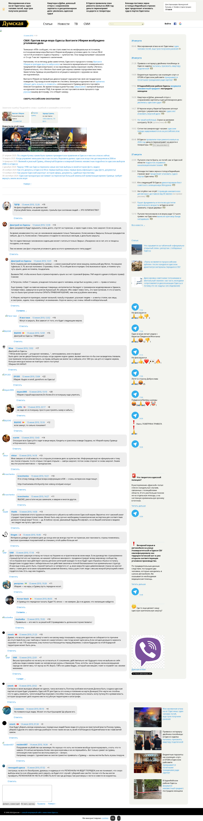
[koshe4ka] (7, 617)
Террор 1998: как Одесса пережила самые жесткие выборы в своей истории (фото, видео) (58, 167)
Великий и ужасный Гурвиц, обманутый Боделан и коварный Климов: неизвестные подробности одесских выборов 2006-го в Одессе (63, 162)
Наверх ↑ (27, 184)
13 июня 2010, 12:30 (41, 225)
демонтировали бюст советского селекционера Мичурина (159, 183)
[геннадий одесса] (3, 766)
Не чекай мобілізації (146, 120)
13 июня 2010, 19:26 (38, 583)
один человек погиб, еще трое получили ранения (158, 47)
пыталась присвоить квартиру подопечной (158, 67)
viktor (14, 455)
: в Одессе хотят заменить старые (155, 206)
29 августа (137, 40)
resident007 (22, 744)
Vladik (14, 511)
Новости (63, 23)
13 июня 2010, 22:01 (28, 657)
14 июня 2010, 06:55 (43, 598)
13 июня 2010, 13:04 (31, 376)
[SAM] (4, 552)
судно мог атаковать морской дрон (156, 112)
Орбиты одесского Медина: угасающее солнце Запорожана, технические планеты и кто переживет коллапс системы (16, 146)
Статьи (47, 23)
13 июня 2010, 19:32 (36, 619)
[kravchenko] (8, 474)
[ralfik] (9, 412)
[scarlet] (6, 441)
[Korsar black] (9, 603)
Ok (112, 818)
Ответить (18, 218)
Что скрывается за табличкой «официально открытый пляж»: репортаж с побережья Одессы (164, 248)
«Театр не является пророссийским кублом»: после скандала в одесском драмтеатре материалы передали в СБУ (162, 264)
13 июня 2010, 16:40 (32, 534)
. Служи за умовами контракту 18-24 (155, 121)
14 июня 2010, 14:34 (39, 744)
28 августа (137, 58)
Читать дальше (139, 506)
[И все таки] (11, 316)
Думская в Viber (139, 669)
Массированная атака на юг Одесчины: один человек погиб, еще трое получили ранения (20, 7)
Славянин (19, 709)
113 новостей (17, 121)
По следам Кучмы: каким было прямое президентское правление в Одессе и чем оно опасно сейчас (63, 155)
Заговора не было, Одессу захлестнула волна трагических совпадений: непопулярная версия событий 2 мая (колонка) (73, 146)
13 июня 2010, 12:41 (42, 261)
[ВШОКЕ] (6, 331)
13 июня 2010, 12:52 (41, 317)
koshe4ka (20, 619)
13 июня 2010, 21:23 (28, 634)
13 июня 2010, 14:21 (40, 476)
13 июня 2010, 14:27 (40, 496)
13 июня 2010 (28, 35)
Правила (41, 803)
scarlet (16, 437)
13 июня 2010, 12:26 (31, 204)
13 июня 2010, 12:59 (36, 333)
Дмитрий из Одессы (20, 225)
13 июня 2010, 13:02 (24, 348)
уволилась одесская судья (149, 102)
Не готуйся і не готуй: (147, 191)
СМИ (87, 23)
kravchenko (23, 476)
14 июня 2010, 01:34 (30, 724)
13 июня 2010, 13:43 (30, 437)
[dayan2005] (8, 390)
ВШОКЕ (17, 333)
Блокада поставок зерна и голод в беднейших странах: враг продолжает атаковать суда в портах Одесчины (140, 7)
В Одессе (141, 139)
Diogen (14, 534)
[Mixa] (4, 347)
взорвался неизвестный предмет (159, 87)
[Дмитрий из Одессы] (4, 226)
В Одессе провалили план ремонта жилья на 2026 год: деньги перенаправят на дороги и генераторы (100, 7)
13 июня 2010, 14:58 (28, 511)
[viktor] (5, 455)
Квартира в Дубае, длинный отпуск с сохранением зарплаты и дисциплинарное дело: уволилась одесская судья (62, 8)
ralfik (19, 407)
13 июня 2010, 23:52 (28, 685)
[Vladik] (5, 512)
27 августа (137, 154)
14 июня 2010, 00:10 (35, 709)
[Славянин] (6, 714)
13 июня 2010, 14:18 (28, 455)
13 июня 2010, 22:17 (36, 407)
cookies (105, 818)
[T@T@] (6, 209)
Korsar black (23, 598)
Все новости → (138, 225)
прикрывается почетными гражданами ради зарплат (157, 78)
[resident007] (8, 744)
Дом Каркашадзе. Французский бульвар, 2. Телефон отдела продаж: (178, 7)
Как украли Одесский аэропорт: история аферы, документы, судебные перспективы (55, 172)
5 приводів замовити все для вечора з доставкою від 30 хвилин (158, 192)
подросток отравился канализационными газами (151, 163)
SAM (12, 552)
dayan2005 (22, 391)
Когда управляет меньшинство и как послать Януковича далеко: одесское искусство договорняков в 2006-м (66, 158)
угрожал (27, 92)
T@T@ (17, 204)
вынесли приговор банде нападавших (158, 217)
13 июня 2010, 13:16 (36, 422)
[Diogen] (5, 536)
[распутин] (6, 588)
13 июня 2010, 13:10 (38, 391)
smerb (11, 634)
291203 (17, 376)
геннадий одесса (16, 767)
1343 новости (47, 119)
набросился (79, 86)
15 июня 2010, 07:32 (36, 767)
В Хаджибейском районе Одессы (154, 86)
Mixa (11, 348)
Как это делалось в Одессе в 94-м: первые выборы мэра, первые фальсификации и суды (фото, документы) (66, 170)
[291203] (6, 374)
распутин (18, 583)
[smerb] (3, 633)
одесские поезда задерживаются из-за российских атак (158, 129)
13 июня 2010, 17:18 (25, 552)
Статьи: (135, 240)
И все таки (25, 317)
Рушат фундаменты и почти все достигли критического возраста (156, 203)
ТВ (76, 23)
